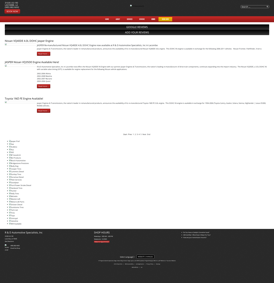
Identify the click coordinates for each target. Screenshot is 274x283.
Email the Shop (15, 248)
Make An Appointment (102, 242)
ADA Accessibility (129, 264)
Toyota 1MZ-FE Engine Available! (24, 98)
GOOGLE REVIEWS (137, 27)
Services (129, 19)
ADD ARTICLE (135, 267)
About (118, 19)
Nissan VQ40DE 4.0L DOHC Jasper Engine (29, 41)
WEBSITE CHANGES (145, 257)
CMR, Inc (155, 260)
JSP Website (162, 260)
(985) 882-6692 (12, 7)
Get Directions (9, 241)
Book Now (12, 11)
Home (107, 19)
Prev (130, 134)
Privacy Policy (149, 264)
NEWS (153, 19)
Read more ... (43, 54)
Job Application (140, 264)
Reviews (142, 19)
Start (125, 134)
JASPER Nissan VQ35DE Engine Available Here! (32, 62)
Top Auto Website (171, 260)
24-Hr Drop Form (118, 264)
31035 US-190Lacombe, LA (11, 3)
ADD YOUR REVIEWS (137, 32)
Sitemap (158, 264)
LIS (141, 267)
